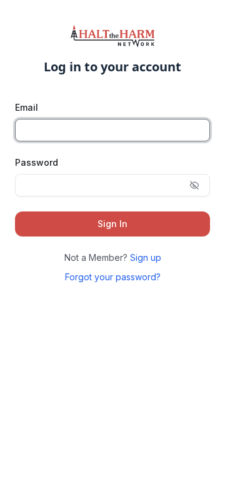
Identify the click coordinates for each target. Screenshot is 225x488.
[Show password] (194, 185)
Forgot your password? (113, 277)
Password (36, 162)
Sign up (145, 257)
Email (26, 107)
